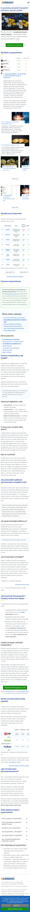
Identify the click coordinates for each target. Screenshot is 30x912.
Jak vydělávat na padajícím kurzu (11, 343)
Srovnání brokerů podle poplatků (13, 326)
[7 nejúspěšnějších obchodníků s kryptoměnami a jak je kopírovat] (15, 66)
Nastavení (16, 905)
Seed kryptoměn (7, 345)
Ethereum (7, 234)
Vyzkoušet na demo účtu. (22, 584)
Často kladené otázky (10, 330)
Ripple (7, 244)
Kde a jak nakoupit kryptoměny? (12, 324)
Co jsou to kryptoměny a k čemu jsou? (14, 317)
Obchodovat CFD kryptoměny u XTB (15, 687)
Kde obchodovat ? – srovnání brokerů (12, 341)
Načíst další (15, 178)
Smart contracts (6, 352)
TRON (7, 264)
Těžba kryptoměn (7, 350)
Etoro (23, 612)
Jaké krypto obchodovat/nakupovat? (14, 328)
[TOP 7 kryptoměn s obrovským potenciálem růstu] (15, 117)
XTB (14, 494)
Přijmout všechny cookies (15, 909)
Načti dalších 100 (10, 272)
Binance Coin (8, 250)
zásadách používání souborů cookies (19, 901)
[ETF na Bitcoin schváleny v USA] (15, 140)
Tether (7, 239)
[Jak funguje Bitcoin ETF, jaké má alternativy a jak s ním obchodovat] (9, 162)
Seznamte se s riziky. (15, 762)
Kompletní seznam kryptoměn (15, 276)
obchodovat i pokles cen (13, 294)
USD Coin (7, 255)
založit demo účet (10, 691)
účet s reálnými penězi (23, 691)
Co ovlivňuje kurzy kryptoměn (11, 339)
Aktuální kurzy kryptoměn (14, 45)
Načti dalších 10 (24, 272)
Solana (8, 259)
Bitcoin (8, 229)
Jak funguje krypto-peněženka (10, 348)
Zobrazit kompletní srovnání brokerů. (19, 765)
